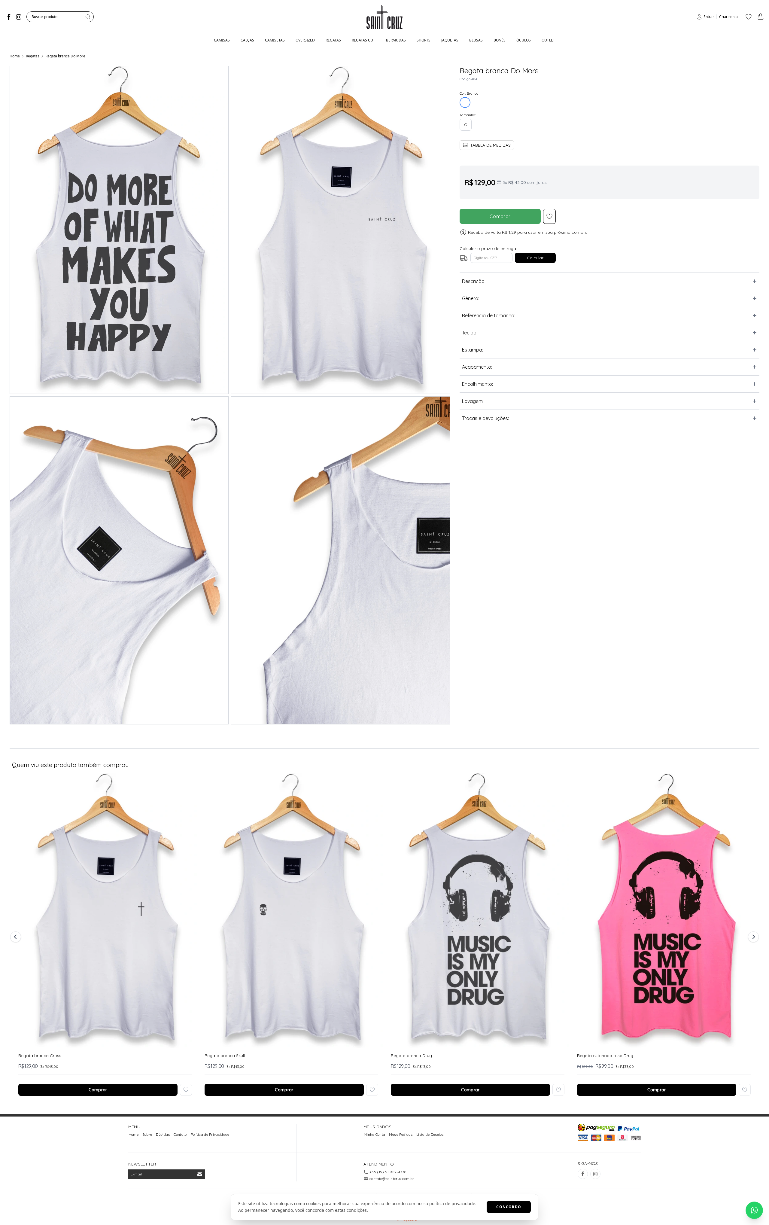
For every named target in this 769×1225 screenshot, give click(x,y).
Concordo (508, 1206)
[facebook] (9, 17)
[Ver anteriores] (16, 937)
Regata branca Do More (65, 56)
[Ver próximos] (752, 937)
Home (15, 56)
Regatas (32, 56)
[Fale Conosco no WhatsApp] (754, 1210)
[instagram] (18, 17)
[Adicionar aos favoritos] (186, 1090)
